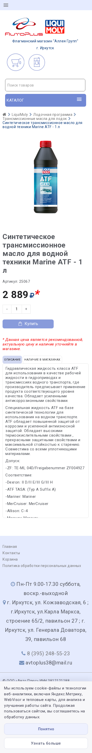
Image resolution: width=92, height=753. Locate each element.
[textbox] (45, 85)
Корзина (10, 559)
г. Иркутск (45, 44)
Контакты (11, 553)
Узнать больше (46, 743)
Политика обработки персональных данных (42, 566)
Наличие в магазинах (42, 359)
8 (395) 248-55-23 (48, 653)
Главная (10, 547)
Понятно (46, 729)
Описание (12, 359)
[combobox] (45, 85)
